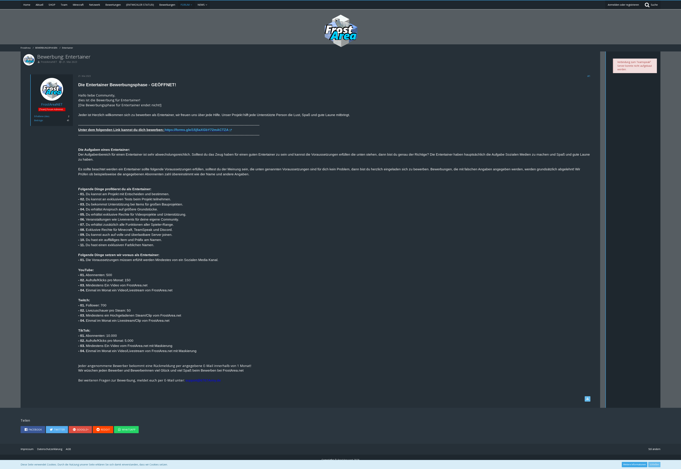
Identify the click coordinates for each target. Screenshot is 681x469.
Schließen (654, 464)
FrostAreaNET (49, 62)
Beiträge (38, 120)
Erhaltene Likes (41, 116)
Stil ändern (654, 449)
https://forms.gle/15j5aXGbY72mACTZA (197, 130)
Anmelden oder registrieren (623, 4)
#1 (588, 76)
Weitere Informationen (634, 464)
